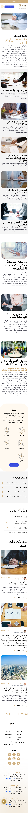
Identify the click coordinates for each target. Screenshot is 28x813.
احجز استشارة (9, 7)
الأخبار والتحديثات (19, 742)
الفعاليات (8, 731)
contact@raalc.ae (10, 778)
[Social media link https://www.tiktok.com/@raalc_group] (9, 758)
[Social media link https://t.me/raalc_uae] (18, 763)
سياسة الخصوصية (9, 741)
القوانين (20, 509)
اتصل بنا (8, 737)
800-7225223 (12, 780)
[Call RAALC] (4, 801)
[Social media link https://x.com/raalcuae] (14, 758)
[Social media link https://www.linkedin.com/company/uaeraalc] (9, 754)
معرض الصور (8, 734)
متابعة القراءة (20, 598)
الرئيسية (19, 731)
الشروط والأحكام (8, 744)
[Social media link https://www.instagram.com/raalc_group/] (14, 754)
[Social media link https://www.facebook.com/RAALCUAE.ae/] (18, 754)
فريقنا (19, 737)
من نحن (19, 734)
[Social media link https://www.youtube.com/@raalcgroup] (18, 758)
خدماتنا (19, 740)
